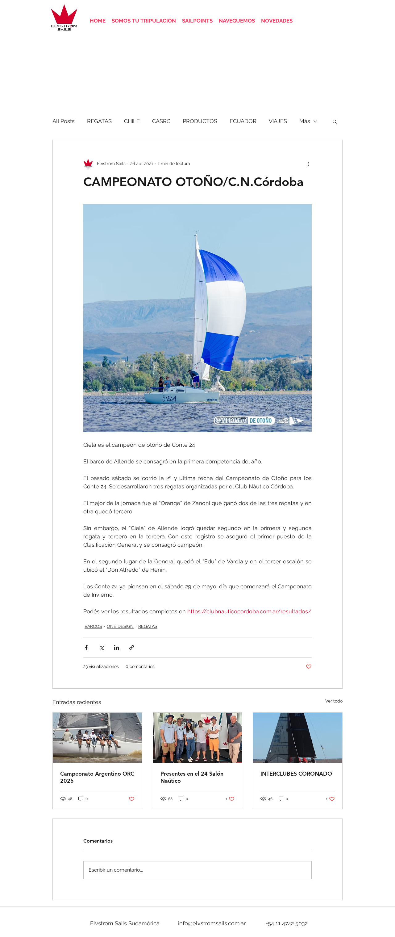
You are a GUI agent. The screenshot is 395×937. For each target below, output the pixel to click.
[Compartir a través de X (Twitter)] (101, 647)
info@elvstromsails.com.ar (212, 923)
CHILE (132, 121)
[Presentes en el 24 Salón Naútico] (197, 738)
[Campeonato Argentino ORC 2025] (97, 738)
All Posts (63, 121)
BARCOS (93, 626)
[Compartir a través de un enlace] (132, 647)
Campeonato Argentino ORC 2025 (97, 777)
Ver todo (334, 701)
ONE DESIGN (120, 626)
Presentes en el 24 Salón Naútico (191, 777)
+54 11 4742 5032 (287, 923)
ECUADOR (243, 121)
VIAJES (278, 121)
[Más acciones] (308, 163)
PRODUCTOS (200, 121)
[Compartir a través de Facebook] (86, 647)
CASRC (161, 121)
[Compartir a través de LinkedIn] (116, 647)
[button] (335, 121)
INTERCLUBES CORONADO (296, 773)
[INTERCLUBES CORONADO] (297, 738)
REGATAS (99, 121)
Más (304, 121)
